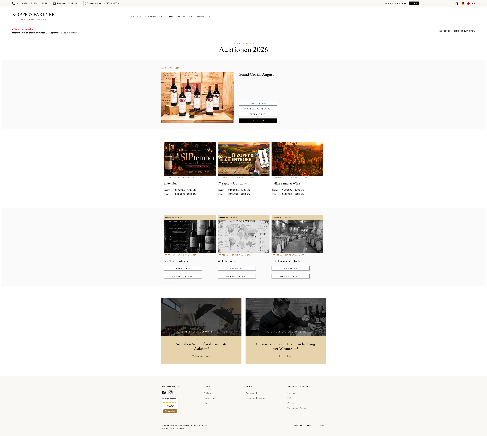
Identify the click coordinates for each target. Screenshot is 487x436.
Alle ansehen (170, 411)
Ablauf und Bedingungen (257, 398)
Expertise (291, 393)
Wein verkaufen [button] (152, 16)
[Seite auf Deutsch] (463, 3)
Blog (211, 16)
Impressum (297, 425)
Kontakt (201, 16)
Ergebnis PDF (257, 114)
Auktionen (136, 16)
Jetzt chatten (285, 356)
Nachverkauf (210, 398)
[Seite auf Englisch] (468, 3)
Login (414, 3)
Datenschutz (311, 425)
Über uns (181, 16)
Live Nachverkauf (24, 29)
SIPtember (44, 32)
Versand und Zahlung (297, 408)
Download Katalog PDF (258, 109)
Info (191, 16)
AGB (321, 425)
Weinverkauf (251, 393)
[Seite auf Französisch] (473, 3)
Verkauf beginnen (200, 356)
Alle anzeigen (257, 121)
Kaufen (169, 16)
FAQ (289, 398)
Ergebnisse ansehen (183, 276)
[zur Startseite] (70, 16)
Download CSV (258, 103)
